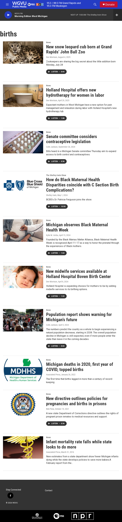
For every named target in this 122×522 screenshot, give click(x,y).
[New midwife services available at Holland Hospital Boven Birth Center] (23, 277)
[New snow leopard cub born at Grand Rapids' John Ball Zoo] (23, 52)
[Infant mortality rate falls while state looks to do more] (23, 447)
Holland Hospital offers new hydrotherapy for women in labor (75, 92)
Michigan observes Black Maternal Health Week (77, 227)
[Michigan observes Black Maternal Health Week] (23, 230)
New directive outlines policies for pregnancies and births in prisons (77, 401)
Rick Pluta (50, 409)
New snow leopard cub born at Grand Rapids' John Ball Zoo (79, 49)
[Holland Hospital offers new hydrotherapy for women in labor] (23, 95)
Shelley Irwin (51, 195)
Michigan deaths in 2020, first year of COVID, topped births (79, 367)
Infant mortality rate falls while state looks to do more (79, 444)
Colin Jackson (52, 147)
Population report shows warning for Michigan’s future (79, 317)
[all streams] (117, 15)
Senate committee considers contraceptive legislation (71, 139)
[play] (8, 15)
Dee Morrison (51, 57)
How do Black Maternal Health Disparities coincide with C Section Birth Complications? (82, 185)
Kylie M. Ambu (52, 235)
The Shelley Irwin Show (56, 175)
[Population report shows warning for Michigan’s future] (23, 320)
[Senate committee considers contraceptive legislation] (23, 142)
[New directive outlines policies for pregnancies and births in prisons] (23, 404)
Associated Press (53, 374)
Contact (48, 490)
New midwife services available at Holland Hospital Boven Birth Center (78, 274)
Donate (110, 4)
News (48, 42)
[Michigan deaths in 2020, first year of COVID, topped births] (23, 370)
